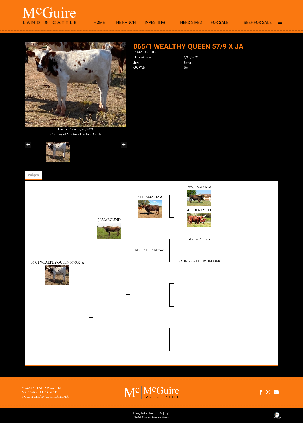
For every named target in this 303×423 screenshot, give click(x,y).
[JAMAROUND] (109, 230)
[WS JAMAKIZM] (199, 197)
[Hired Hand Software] (277, 417)
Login (167, 413)
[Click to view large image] (75, 84)
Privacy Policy (140, 413)
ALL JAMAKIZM (149, 197)
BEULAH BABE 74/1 (150, 250)
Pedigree (33, 175)
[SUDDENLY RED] (199, 219)
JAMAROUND (144, 52)
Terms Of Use (156, 413)
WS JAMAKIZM (199, 187)
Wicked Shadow (200, 239)
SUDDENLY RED (199, 210)
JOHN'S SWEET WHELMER (199, 261)
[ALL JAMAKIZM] (150, 208)
